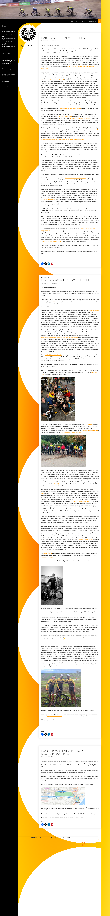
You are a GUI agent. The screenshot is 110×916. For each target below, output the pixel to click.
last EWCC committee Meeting (53, 355)
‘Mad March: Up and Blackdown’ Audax (80, 118)
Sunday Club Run (6, 63)
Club (71, 21)
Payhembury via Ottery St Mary (89, 430)
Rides (77, 21)
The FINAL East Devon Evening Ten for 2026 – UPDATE (7, 43)
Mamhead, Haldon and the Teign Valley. (71, 432)
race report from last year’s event (52, 241)
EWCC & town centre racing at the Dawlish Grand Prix (65, 752)
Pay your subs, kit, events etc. (8, 86)
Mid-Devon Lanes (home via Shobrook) (70, 108)
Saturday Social (88, 424)
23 (63, 838)
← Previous (33, 838)
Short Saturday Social (6, 61)
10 (55, 838)
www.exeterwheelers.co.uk (48, 199)
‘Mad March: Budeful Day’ (64, 116)
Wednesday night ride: (7, 60)
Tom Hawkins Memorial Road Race (79, 501)
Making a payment (92, 21)
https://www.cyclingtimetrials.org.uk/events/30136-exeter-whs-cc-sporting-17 (63, 139)
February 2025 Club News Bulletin (65, 280)
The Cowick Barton (93, 310)
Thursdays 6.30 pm (6, 75)
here (77, 52)
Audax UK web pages (47, 557)
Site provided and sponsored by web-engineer (91, 839)
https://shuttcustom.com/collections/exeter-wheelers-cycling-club (59, 337)
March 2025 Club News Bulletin (63, 37)
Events (83, 21)
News (67, 21)
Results (46, 277)
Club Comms (54, 40)
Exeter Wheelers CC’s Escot (84, 539)
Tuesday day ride (6, 59)
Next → (69, 838)
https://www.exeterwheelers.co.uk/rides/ (52, 79)
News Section (89, 358)
